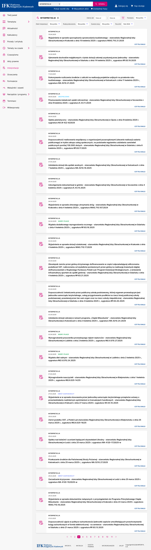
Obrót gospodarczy (66, 394)
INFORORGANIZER (108, 546)
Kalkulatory (12, 35)
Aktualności (12, 28)
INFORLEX (79, 546)
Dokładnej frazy (100, 9)
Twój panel (12, 15)
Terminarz (11, 101)
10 (107, 537)
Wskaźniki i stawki (15, 88)
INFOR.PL (68, 546)
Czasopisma (12, 55)
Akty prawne (13, 61)
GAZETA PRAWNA (91, 546)
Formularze (12, 81)
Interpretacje (13, 68)
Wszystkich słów (81, 9)
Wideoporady (13, 107)
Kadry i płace (63, 221)
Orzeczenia (12, 74)
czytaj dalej (139, 44)
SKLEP (121, 546)
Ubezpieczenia (63, 97)
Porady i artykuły (15, 41)
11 (112, 537)
